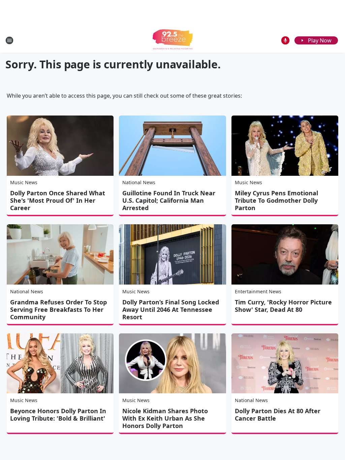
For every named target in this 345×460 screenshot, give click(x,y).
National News (138, 182)
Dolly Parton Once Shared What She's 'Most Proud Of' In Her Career (57, 200)
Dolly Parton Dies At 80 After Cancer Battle (277, 414)
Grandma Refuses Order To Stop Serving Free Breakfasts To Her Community (58, 309)
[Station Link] (173, 40)
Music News (23, 182)
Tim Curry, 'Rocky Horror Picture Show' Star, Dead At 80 (283, 305)
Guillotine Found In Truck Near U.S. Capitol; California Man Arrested (168, 200)
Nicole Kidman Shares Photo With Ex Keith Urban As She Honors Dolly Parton (165, 418)
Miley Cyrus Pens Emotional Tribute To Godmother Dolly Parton (276, 200)
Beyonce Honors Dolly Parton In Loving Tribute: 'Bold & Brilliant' (58, 414)
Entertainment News (258, 291)
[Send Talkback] (285, 40)
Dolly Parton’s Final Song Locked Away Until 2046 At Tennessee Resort (170, 309)
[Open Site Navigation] (9, 40)
